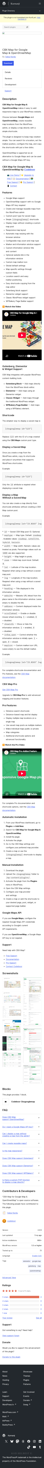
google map (36, 1261)
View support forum (10, 1335)
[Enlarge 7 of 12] (38, 980)
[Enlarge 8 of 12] (38, 997)
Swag (26, 1404)
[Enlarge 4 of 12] (18, 1023)
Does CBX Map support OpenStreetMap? (13, 1118)
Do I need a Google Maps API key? (17, 1127)
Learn (4, 1392)
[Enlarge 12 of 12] (38, 1068)
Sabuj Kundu (10, 57)
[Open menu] (40, 3)
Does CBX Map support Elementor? (17, 1166)
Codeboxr (29, 169)
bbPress (7, 1420)
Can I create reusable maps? (14, 1143)
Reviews (8, 78)
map (39, 1266)
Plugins (26, 1380)
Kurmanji (11, 1435)
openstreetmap (35, 1271)
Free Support (12, 182)
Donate (27, 1400)
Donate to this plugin (11, 1357)
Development (10, 84)
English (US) (37, 1256)
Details (8, 72)
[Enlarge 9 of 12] (38, 1015)
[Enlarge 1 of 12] (18, 980)
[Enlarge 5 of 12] (18, 1039)
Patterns (27, 1384)
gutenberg (32, 1266)
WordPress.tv (9, 1404)
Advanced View (9, 1277)
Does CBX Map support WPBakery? (18, 1173)
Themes (26, 1376)
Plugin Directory (8, 11)
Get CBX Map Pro (10, 689)
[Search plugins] (27, 27)
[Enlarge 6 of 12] (18, 1056)
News (4, 1376)
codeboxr (11, 1221)
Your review (7, 1318)
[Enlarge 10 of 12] (38, 1031)
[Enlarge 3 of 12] (18, 1009)
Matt (5, 1416)
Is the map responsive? (12, 1151)
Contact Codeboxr (14, 966)
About (5, 1371)
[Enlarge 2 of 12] (18, 994)
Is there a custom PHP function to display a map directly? (16, 1181)
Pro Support (28, 182)
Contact (13, 186)
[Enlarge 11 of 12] (38, 1050)
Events (26, 1396)
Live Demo (14, 175)
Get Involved (28, 1392)
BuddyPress (8, 1425)
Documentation (22, 179)
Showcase (27, 1371)
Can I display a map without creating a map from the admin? (16, 1135)
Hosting (5, 1380)
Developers (7, 1400)
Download (8, 63)
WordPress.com (10, 1412)
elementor (26, 1261)
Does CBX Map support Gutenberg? (17, 1158)
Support (8, 91)
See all (39, 1318)
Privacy (5, 1384)
